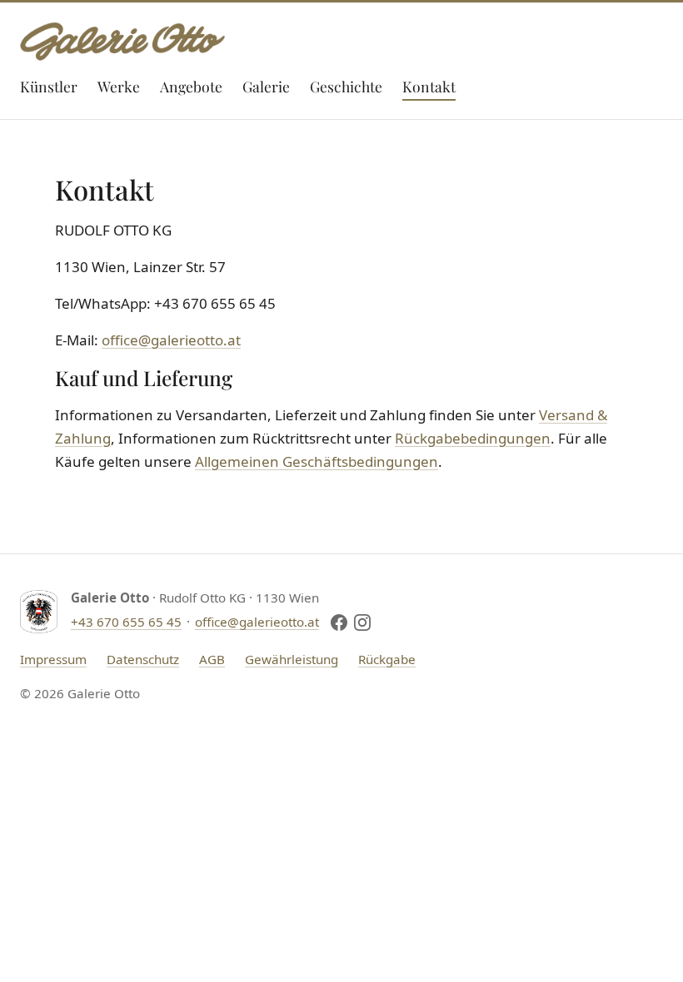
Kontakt (429, 86)
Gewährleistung (291, 659)
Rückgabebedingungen (473, 438)
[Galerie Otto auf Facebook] (339, 622)
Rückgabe (387, 659)
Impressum (53, 659)
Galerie (266, 86)
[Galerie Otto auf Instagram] (362, 622)
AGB (212, 659)
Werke (118, 86)
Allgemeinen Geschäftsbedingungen (316, 461)
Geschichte (346, 86)
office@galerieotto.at (171, 340)
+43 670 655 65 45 (126, 621)
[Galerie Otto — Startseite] (122, 41)
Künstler (48, 86)
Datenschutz (143, 659)
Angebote (191, 86)
